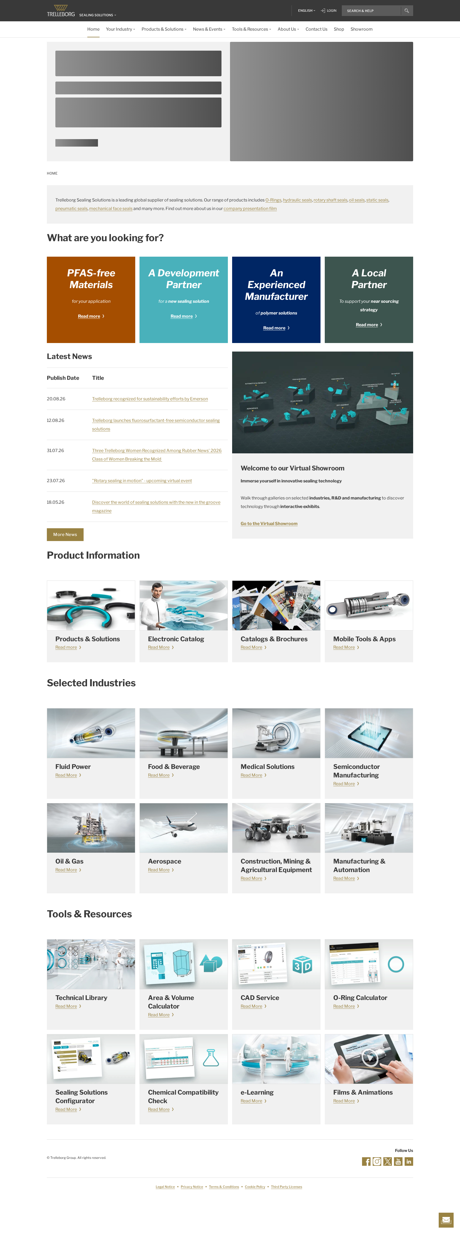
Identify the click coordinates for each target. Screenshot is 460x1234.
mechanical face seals (111, 208)
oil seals (357, 200)
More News (65, 534)
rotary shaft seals (330, 200)
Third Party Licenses (286, 1187)
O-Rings (273, 200)
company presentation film (250, 208)
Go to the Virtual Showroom (269, 523)
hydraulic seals (297, 200)
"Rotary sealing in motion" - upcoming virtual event (142, 480)
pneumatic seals (71, 208)
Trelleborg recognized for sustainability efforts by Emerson (150, 398)
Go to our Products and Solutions (77, 145)
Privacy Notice (192, 1187)
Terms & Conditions (224, 1187)
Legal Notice (165, 1187)
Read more (89, 316)
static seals (377, 200)
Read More (159, 647)
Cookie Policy (255, 1187)
